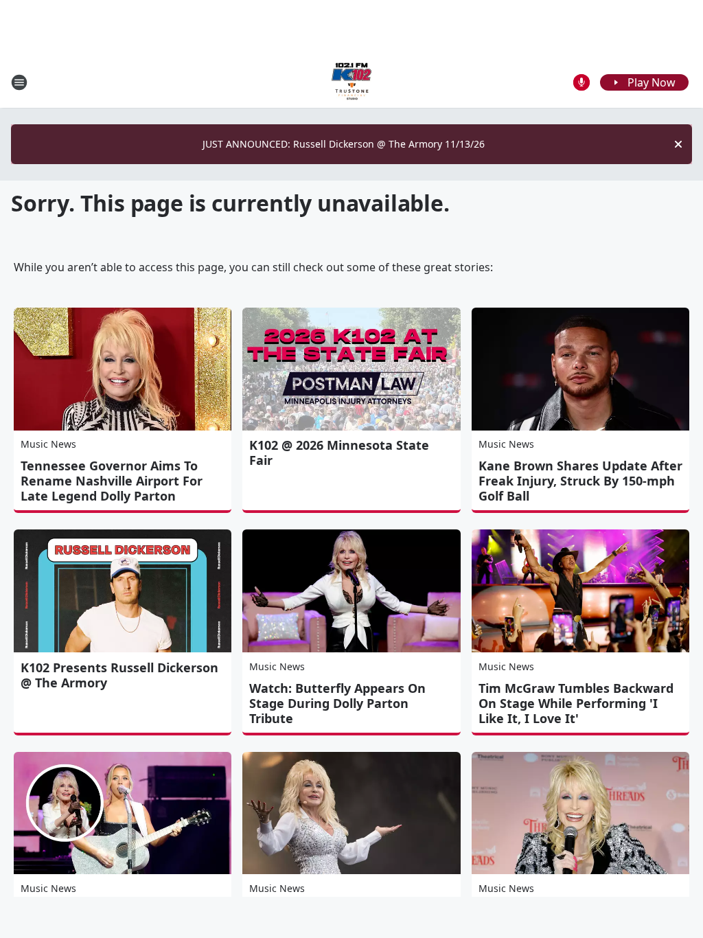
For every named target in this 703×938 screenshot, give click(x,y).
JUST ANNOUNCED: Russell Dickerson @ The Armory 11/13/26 (344, 143)
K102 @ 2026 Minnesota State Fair (339, 452)
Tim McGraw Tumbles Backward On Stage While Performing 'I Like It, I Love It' (576, 703)
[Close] (678, 144)
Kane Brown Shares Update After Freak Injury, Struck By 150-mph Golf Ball (580, 480)
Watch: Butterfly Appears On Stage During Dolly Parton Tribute (337, 703)
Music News (48, 443)
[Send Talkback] (581, 82)
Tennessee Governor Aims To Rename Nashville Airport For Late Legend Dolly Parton (112, 480)
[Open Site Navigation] (19, 82)
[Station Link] (351, 82)
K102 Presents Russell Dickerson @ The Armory (119, 675)
